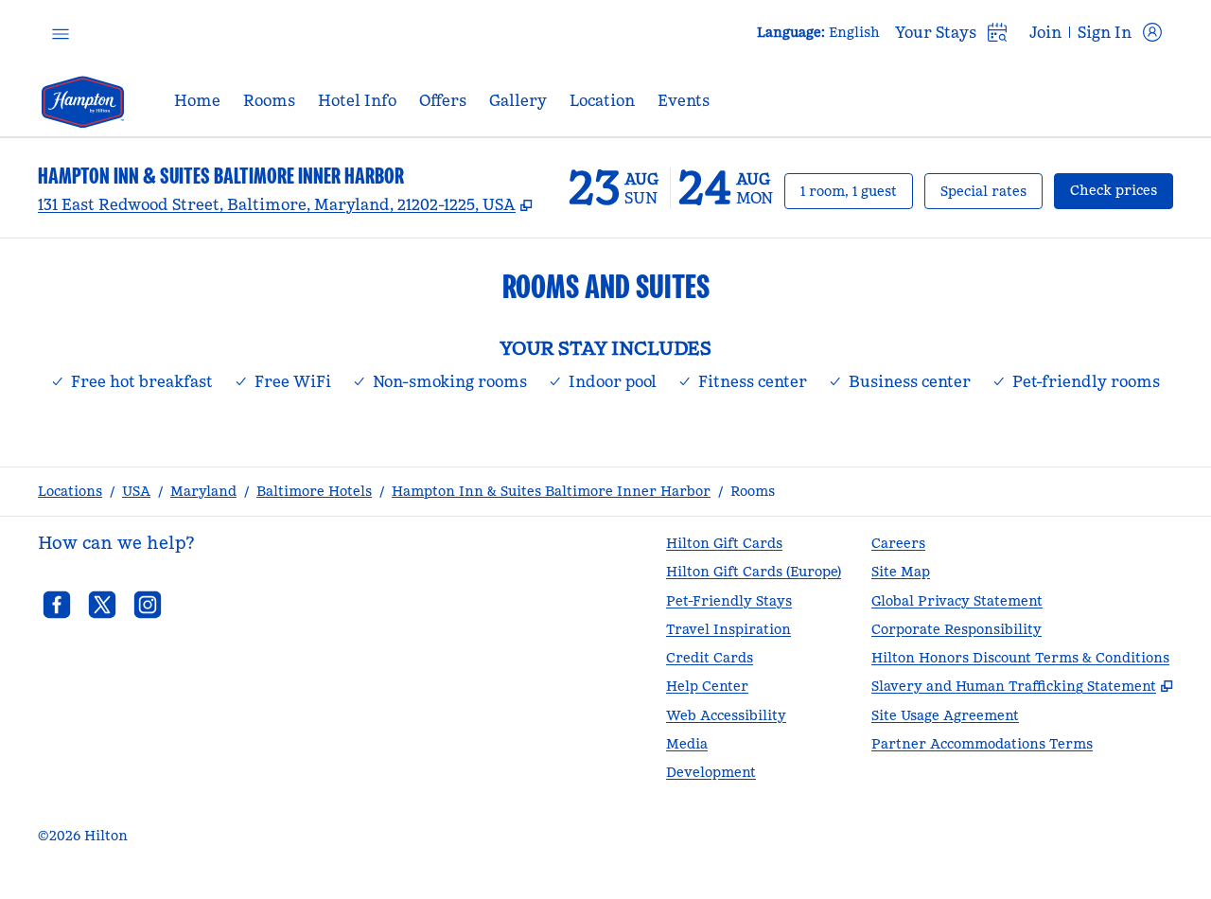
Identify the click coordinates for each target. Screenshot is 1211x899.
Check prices (1121, 190)
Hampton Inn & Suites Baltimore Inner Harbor (551, 491)
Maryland (203, 491)
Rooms (752, 491)
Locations (70, 491)
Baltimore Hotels (314, 491)
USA (136, 491)
